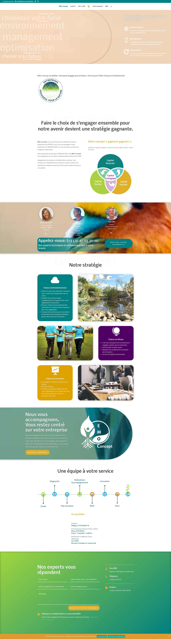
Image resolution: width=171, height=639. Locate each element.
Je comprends (102, 636)
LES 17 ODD (81, 6)
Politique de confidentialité (116, 636)
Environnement (98, 6)
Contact (73, 6)
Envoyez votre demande (84, 608)
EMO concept (63, 6)
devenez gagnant (37, 452)
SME (106, 6)
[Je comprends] (169, 636)
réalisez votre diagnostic (118, 243)
